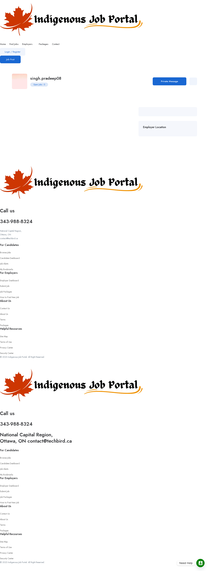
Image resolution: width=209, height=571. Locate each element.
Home (3, 44)
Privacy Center (6, 347)
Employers (27, 44)
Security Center (7, 353)
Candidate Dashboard (10, 258)
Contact (55, 44)
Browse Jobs (5, 252)
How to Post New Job (9, 297)
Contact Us (5, 308)
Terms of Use (6, 341)
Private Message (169, 81)
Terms (2, 319)
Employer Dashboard (9, 280)
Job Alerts (4, 263)
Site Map (4, 336)
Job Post (10, 59)
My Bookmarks (6, 269)
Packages (43, 44)
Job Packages (6, 291)
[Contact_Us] (200, 563)
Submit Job (4, 286)
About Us (4, 314)
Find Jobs (14, 44)
